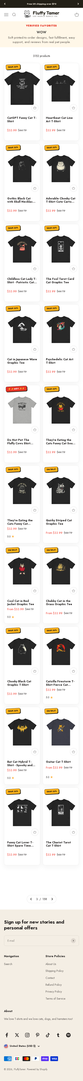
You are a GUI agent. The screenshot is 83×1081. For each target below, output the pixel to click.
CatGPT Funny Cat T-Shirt (21, 119)
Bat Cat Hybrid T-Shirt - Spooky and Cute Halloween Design (19, 763)
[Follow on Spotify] (68, 1035)
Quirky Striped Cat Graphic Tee (59, 522)
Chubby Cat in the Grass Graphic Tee (59, 602)
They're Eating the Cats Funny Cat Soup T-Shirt (60, 441)
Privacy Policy (54, 992)
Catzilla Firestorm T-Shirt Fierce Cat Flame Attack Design (60, 683)
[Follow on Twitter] (17, 1035)
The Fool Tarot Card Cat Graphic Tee (60, 280)
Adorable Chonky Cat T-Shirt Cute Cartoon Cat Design (60, 200)
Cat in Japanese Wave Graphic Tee (22, 361)
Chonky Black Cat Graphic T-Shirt (19, 683)
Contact (50, 978)
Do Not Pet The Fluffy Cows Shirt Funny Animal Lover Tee (20, 441)
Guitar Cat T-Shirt (58, 762)
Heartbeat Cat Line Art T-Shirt (59, 119)
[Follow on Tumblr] (58, 1035)
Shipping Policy (54, 971)
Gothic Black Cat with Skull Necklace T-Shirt (20, 200)
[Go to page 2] (31, 899)
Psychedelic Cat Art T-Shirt (59, 361)
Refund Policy (54, 985)
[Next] (78, 4)
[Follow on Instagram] (27, 1035)
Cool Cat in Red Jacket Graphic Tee (20, 602)
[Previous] (4, 4)
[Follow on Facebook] (6, 1035)
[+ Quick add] (34, 107)
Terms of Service (55, 999)
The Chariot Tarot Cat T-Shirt (58, 844)
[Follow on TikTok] (48, 1035)
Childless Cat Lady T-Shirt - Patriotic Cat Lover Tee (21, 280)
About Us (51, 964)
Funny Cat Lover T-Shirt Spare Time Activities (20, 844)
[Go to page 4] (52, 899)
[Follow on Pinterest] (37, 1035)
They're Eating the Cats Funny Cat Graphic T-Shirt (20, 522)
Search (8, 964)
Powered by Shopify (37, 1069)
